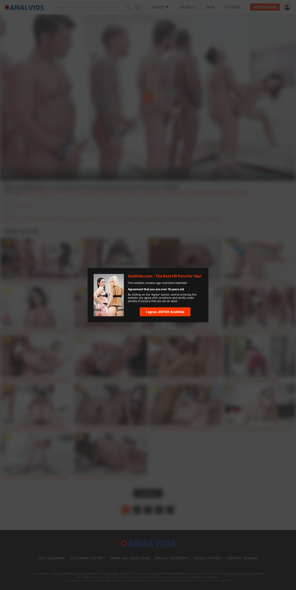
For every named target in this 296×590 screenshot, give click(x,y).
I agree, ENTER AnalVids (165, 312)
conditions (165, 297)
